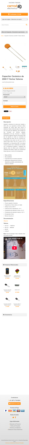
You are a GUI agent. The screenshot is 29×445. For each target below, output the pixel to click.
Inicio (2, 35)
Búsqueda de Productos (15, 424)
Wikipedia (6, 221)
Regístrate (18, 2)
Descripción (6, 118)
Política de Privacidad (15, 426)
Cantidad (5, 100)
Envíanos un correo (15, 403)
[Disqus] (14, 335)
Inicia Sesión (11, 2)
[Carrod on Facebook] (16, 417)
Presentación (6, 94)
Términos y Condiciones (15, 427)
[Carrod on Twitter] (13, 417)
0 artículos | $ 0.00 (15, 14)
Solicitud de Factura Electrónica (15, 429)
